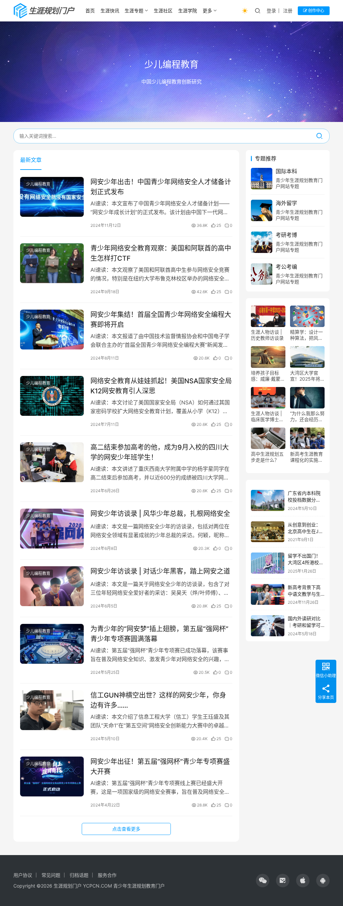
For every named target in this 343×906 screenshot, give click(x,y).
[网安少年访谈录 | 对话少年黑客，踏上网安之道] (52, 586)
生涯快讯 (109, 10)
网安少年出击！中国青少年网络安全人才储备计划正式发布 (160, 187)
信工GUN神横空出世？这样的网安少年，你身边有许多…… (158, 700)
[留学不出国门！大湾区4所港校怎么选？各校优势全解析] (267, 563)
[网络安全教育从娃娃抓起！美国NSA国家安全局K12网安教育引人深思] (52, 396)
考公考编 (286, 266)
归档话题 (79, 875)
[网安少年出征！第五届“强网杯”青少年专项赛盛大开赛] (52, 776)
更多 (207, 10)
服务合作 (107, 875)
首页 (90, 10)
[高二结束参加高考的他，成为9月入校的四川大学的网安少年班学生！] (52, 462)
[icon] (262, 880)
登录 (271, 10)
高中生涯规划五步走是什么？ (267, 457)
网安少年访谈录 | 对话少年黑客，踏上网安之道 (160, 571)
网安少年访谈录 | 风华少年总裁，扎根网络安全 (160, 514)
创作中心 (315, 10)
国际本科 (286, 171)
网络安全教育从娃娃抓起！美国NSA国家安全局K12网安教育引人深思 (161, 386)
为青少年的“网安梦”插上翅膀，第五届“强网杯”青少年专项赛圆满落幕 (159, 634)
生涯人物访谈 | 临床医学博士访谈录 (267, 416)
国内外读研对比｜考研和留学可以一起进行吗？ (304, 625)
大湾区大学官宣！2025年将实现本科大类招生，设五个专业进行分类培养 (306, 376)
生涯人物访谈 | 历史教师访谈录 (267, 335)
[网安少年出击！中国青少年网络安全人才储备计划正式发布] (52, 197)
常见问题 (51, 875)
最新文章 (31, 159)
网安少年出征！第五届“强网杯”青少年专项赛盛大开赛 (160, 766)
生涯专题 (134, 10)
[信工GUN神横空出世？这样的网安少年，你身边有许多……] (52, 710)
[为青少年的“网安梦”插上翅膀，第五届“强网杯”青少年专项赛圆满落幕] (52, 644)
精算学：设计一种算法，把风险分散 (306, 335)
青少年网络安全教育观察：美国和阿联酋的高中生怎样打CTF (160, 253)
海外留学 (286, 203)
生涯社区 (163, 10)
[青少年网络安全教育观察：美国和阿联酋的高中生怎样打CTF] (52, 263)
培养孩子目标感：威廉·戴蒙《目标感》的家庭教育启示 (267, 376)
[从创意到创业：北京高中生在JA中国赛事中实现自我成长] (267, 531)
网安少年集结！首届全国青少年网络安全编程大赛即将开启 (160, 319)
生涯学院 (187, 10)
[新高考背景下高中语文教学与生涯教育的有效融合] (267, 594)
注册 (287, 10)
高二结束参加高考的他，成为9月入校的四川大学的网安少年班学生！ (159, 452)
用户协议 (22, 875)
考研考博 (286, 235)
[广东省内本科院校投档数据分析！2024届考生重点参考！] (267, 500)
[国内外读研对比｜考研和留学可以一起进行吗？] (267, 625)
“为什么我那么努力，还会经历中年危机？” (307, 416)
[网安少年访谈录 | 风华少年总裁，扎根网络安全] (52, 528)
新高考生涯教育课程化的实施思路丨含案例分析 (306, 457)
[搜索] (319, 136)
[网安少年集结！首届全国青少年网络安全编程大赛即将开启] (52, 329)
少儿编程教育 (38, 184)
